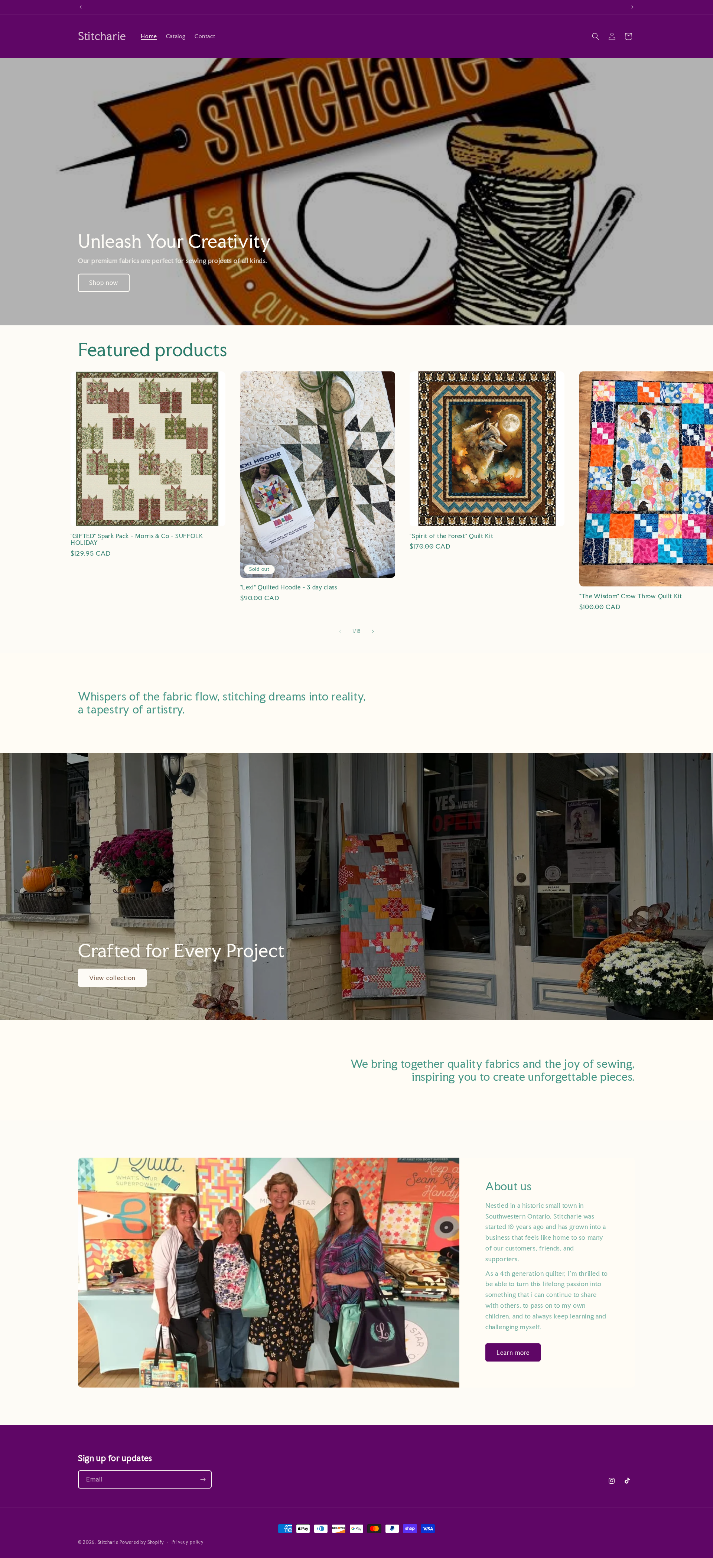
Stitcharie (108, 1542)
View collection (112, 978)
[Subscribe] (203, 1479)
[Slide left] (340, 631)
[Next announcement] (632, 7)
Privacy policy (188, 1542)
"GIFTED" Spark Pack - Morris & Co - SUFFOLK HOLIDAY (137, 540)
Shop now (103, 282)
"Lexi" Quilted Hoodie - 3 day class (288, 587)
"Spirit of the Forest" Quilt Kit (451, 536)
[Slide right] (373, 631)
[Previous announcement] (80, 7)
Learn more (513, 1352)
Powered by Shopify (142, 1542)
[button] (595, 36)
